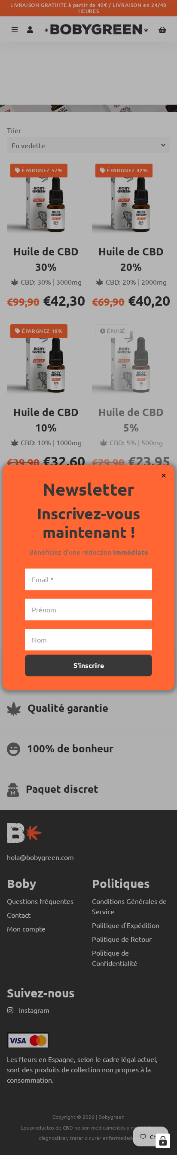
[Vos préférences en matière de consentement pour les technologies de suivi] (163, 1140)
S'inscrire (88, 665)
